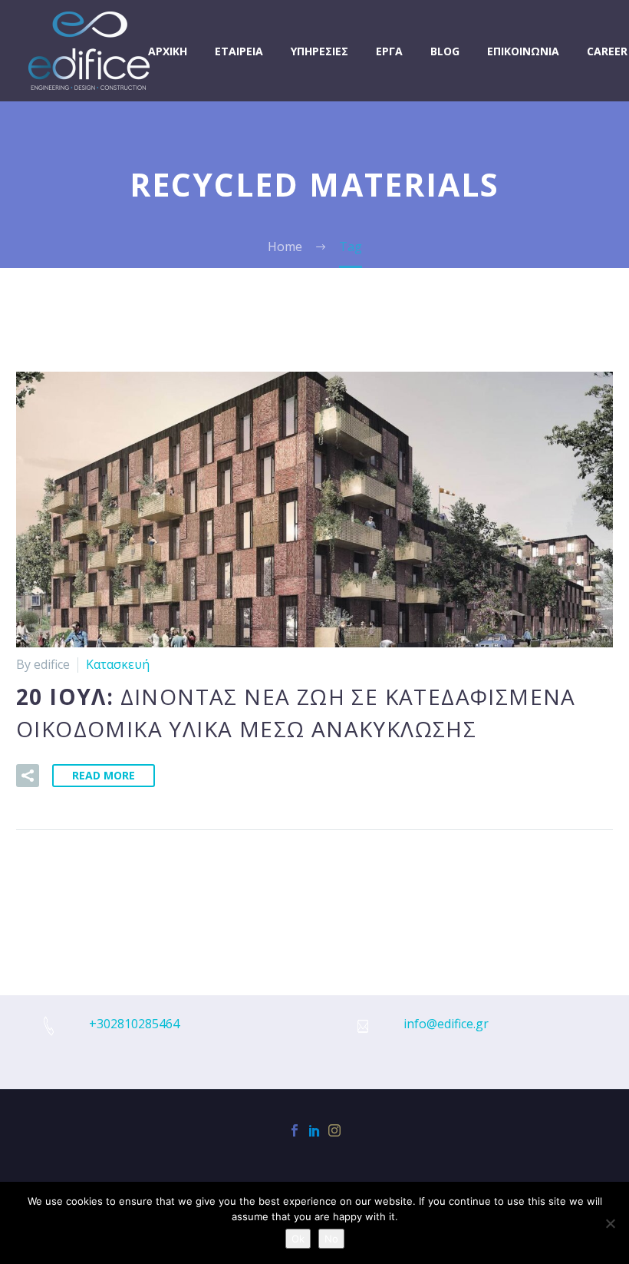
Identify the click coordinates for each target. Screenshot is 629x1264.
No (331, 1239)
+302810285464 (134, 1023)
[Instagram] (334, 1130)
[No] (609, 1223)
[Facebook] (294, 1130)
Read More (103, 775)
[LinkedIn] (314, 1130)
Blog (444, 51)
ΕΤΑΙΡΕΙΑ (239, 51)
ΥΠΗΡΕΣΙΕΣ (319, 51)
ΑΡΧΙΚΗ (167, 51)
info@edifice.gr (446, 1023)
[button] (27, 775)
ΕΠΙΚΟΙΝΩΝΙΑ (523, 51)
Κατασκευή (118, 664)
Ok (298, 1239)
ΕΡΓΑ (389, 51)
